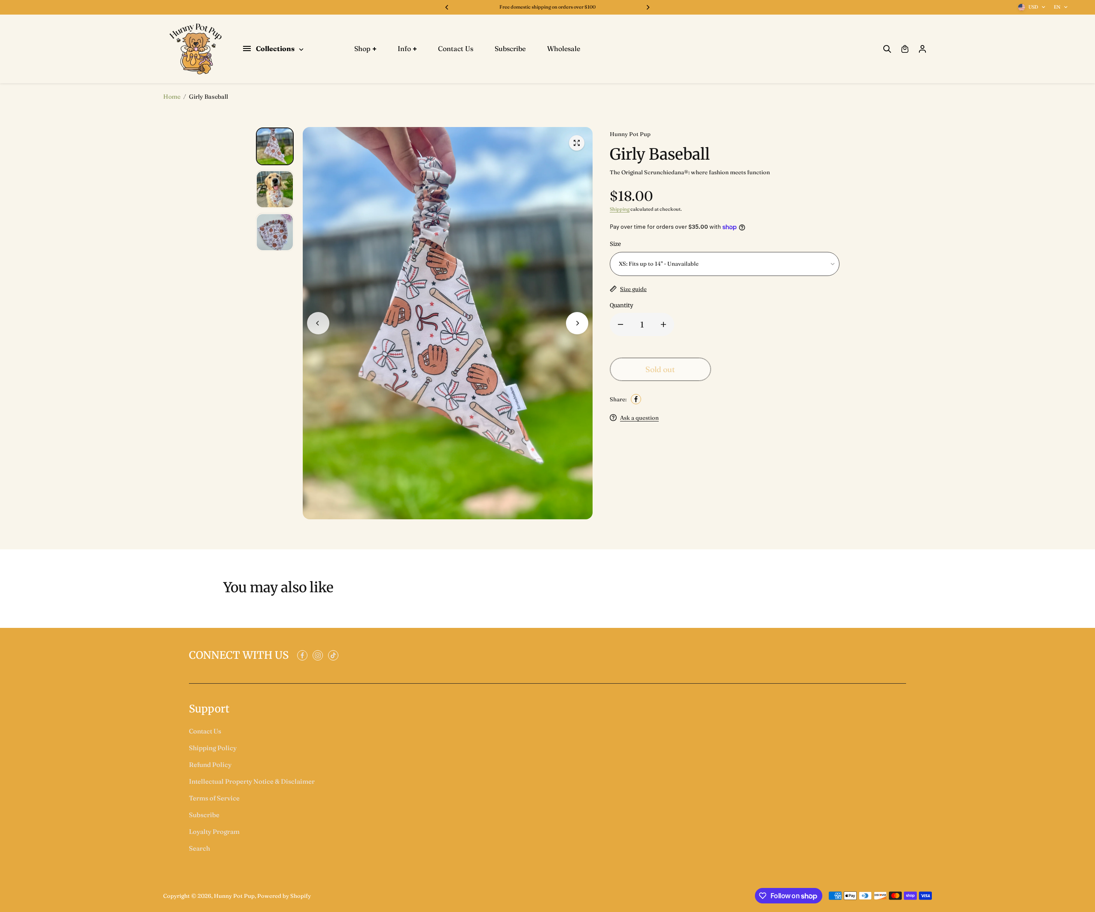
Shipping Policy (213, 748)
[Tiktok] (333, 655)
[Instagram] (318, 655)
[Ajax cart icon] (905, 48)
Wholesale (563, 48)
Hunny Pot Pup (234, 895)
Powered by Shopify (284, 895)
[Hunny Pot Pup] (195, 49)
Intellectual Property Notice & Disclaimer (252, 781)
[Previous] (447, 7)
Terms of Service (214, 798)
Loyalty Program (214, 831)
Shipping (620, 209)
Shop (362, 48)
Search (199, 848)
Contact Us (455, 48)
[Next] (648, 7)
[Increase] (663, 324)
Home (171, 96)
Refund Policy (210, 765)
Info (404, 48)
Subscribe (510, 48)
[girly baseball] (576, 142)
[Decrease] (620, 324)
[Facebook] (636, 399)
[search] (887, 48)
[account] (922, 48)
